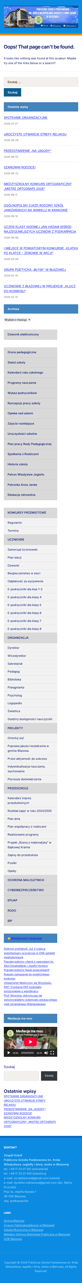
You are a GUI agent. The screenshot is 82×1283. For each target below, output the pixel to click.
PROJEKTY (15, 728)
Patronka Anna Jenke (22, 485)
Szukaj (9, 1067)
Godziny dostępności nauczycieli (30, 719)
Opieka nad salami (20, 413)
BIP (10, 921)
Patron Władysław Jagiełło (26, 474)
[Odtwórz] (9, 1053)
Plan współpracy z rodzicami (27, 826)
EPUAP (12, 900)
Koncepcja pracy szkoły (24, 403)
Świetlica (14, 711)
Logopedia (15, 703)
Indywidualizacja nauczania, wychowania (26, 769)
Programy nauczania (22, 383)
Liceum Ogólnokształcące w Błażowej (29, 1225)
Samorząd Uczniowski (23, 549)
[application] (30, 1042)
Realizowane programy (23, 834)
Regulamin (15, 522)
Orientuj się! (16, 738)
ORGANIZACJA (18, 638)
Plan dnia (14, 819)
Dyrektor (13, 648)
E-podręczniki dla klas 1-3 (25, 589)
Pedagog (14, 671)
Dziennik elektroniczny (23, 334)
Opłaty (12, 871)
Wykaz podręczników (22, 393)
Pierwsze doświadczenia (24, 779)
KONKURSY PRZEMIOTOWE (27, 512)
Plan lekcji (15, 557)
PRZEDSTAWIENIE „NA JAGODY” (27, 151)
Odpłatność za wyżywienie (25, 581)
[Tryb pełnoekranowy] (52, 1053)
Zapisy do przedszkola (23, 855)
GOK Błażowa (13, 1239)
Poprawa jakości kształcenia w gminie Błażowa (28, 748)
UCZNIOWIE (16, 539)
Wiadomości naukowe (26, 938)
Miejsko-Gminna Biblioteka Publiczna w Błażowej (37, 1234)
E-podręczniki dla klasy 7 (24, 621)
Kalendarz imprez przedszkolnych (19, 800)
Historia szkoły (18, 464)
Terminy (13, 530)
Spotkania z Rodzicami (23, 454)
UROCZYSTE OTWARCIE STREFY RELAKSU (35, 134)
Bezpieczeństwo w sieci (24, 573)
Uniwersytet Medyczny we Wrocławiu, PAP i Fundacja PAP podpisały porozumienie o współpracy (28, 987)
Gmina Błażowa (14, 1221)
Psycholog (15, 695)
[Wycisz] (46, 1053)
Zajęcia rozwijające (21, 423)
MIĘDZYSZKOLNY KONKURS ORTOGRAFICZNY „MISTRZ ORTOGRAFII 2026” (30, 1122)
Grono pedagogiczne (22, 352)
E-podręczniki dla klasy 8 (24, 629)
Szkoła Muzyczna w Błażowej (23, 1230)
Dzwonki (13, 565)
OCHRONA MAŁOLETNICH (26, 880)
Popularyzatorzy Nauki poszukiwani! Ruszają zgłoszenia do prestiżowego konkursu (26, 974)
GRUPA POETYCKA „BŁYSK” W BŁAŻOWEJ (35, 270)
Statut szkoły (16, 362)
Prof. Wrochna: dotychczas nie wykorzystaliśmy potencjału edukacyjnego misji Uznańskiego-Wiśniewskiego (30, 1000)
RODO (12, 910)
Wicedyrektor (17, 656)
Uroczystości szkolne (22, 434)
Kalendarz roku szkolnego (25, 372)
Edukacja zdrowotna (21, 495)
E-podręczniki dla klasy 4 (25, 597)
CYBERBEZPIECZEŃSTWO (26, 890)
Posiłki (12, 863)
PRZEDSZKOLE (18, 788)
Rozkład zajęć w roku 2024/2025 (30, 811)
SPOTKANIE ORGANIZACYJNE (25, 117)
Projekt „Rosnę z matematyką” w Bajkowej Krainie (29, 845)
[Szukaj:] (41, 82)
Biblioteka (14, 679)
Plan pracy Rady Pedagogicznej (29, 444)
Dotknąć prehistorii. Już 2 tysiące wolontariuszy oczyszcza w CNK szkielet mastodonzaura (29, 953)
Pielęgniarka (16, 687)
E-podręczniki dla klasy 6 (24, 613)
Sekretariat (15, 663)
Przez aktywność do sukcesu (27, 758)
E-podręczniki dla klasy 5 (24, 605)
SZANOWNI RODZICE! (20, 167)
